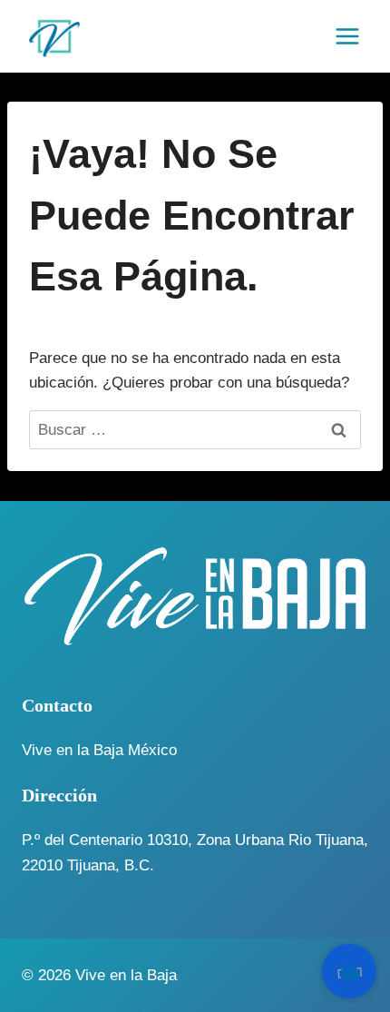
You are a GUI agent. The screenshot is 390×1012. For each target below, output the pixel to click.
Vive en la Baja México (99, 750)
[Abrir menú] (347, 35)
